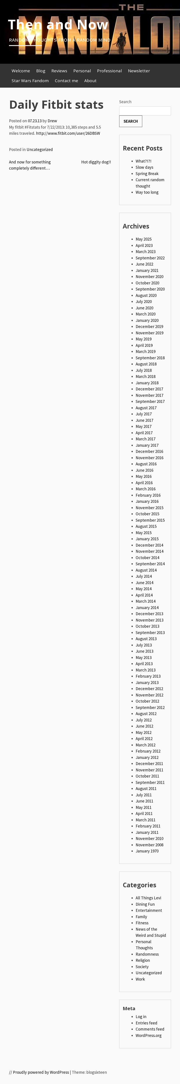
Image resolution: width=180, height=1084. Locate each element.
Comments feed (150, 1029)
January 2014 (147, 607)
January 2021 (147, 270)
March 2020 (145, 314)
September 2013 (150, 632)
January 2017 (147, 445)
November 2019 (149, 332)
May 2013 (143, 657)
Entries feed (146, 1023)
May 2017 (143, 426)
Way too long (147, 192)
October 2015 (147, 513)
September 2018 (150, 357)
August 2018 (146, 364)
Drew (52, 120)
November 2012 (149, 695)
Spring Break (147, 173)
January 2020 (147, 320)
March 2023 (145, 251)
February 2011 (148, 826)
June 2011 (144, 801)
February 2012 (148, 751)
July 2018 (144, 370)
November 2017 (149, 395)
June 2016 (144, 470)
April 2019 (144, 345)
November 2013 (149, 620)
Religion (143, 960)
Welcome (21, 71)
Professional (109, 71)
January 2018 (147, 382)
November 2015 (149, 507)
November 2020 (149, 276)
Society (142, 966)
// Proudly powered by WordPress (39, 1072)
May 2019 (143, 339)
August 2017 (146, 407)
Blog (40, 71)
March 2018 (145, 376)
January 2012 (147, 757)
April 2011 (144, 813)
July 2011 (144, 794)
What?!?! (143, 161)
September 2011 (150, 782)
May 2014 (143, 588)
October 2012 (147, 701)
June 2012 (144, 726)
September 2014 (150, 563)
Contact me (66, 80)
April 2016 (144, 482)
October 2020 (147, 282)
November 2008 (149, 844)
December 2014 (149, 545)
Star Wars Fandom (30, 80)
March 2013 (145, 670)
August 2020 (146, 295)
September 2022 (150, 257)
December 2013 (149, 613)
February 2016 (148, 495)
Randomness (147, 954)
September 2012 (150, 707)
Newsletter (139, 71)
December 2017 (149, 388)
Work (140, 979)
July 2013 (144, 645)
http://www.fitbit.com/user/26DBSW (68, 133)
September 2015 (150, 520)
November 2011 (149, 769)
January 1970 (147, 851)
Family (141, 916)
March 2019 (145, 351)
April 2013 (144, 663)
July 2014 (144, 576)
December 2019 (149, 326)
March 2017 (145, 438)
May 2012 (143, 732)
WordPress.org (149, 1035)
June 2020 (144, 307)
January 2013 (147, 682)
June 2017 (144, 420)
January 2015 (147, 538)
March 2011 (145, 819)
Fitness (142, 922)
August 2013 (146, 638)
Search (125, 101)
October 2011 (147, 776)
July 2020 (144, 301)
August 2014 (146, 570)
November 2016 (149, 457)
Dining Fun (145, 904)
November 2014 (149, 551)
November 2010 (149, 838)
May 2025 (143, 239)
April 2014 (144, 595)
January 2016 (147, 501)
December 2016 (149, 451)
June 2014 (144, 582)
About (90, 80)
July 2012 (144, 720)
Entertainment (149, 910)
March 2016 (145, 488)
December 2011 (149, 763)
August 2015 (146, 526)
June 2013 (144, 651)
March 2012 (145, 744)
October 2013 (147, 626)
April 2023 (144, 245)
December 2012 (149, 688)
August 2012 (146, 713)
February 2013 (148, 676)
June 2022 (144, 264)
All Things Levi (148, 897)
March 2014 (145, 601)
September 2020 (150, 289)
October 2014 (147, 557)
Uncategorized (40, 149)
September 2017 (150, 401)
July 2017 (144, 413)
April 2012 (144, 738)
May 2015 (143, 532)
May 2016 (143, 476)
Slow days (144, 167)
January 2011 (147, 832)
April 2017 (144, 432)
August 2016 (146, 463)
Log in (141, 1016)
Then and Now (58, 24)
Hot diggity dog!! (96, 162)
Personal (82, 71)
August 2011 (146, 788)
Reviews (59, 71)
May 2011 (143, 807)
